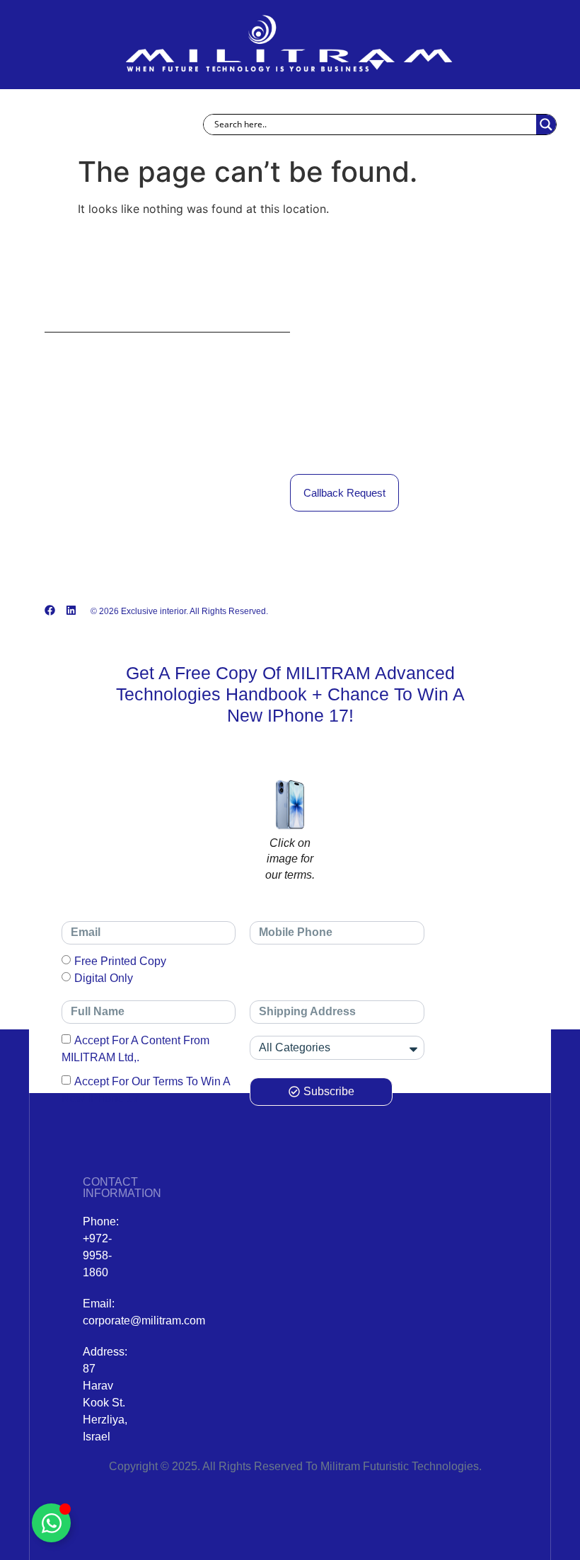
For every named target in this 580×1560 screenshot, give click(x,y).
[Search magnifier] (546, 124)
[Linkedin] (71, 610)
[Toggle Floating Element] (51, 1522)
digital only (103, 978)
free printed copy (120, 961)
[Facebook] (50, 610)
